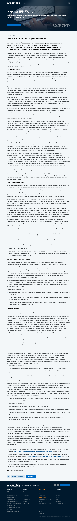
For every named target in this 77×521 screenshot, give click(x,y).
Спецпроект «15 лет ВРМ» (44, 506)
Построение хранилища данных (13, 493)
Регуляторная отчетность (12, 495)
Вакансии (57, 499)
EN (66, 3)
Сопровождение (26, 503)
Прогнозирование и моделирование (14, 507)
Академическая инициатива (61, 503)
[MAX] (58, 485)
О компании (58, 495)
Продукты (25, 3)
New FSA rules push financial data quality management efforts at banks (33, 451)
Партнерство (58, 501)
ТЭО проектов (26, 495)
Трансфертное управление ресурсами (14, 503)
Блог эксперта (42, 495)
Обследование (26, 491)
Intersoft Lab (13, 3)
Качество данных (26, 499)
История (57, 497)
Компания (42, 3)
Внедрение (25, 497)
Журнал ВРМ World (42, 497)
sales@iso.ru (36, 485)
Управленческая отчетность (12, 501)
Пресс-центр (50, 3)
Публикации (41, 493)
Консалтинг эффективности (28, 493)
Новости (41, 491)
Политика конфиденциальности (64, 516)
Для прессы (41, 508)
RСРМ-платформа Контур (11, 491)
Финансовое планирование (12, 497)
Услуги (31, 3)
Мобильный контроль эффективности (14, 511)
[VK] (8, 476)
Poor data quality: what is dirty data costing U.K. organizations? (43, 456)
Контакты (57, 3)
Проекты (36, 3)
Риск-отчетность (10, 509)
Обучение (25, 501)
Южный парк (49, 517)
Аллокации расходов (11, 505)
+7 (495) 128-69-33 (26, 485)
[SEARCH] (69, 3)
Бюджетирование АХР (11, 499)
